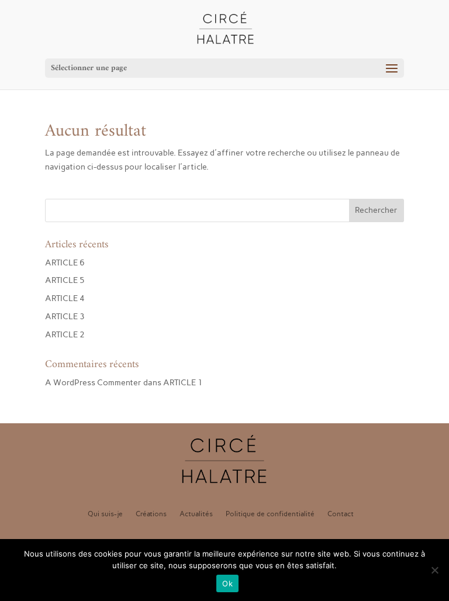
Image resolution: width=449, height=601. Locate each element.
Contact (340, 514)
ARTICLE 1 (183, 383)
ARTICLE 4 (65, 298)
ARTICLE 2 (65, 335)
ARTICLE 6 (65, 263)
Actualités (196, 514)
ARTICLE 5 (65, 280)
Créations (151, 514)
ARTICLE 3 (65, 317)
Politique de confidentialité (270, 514)
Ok (227, 583)
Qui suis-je (105, 514)
